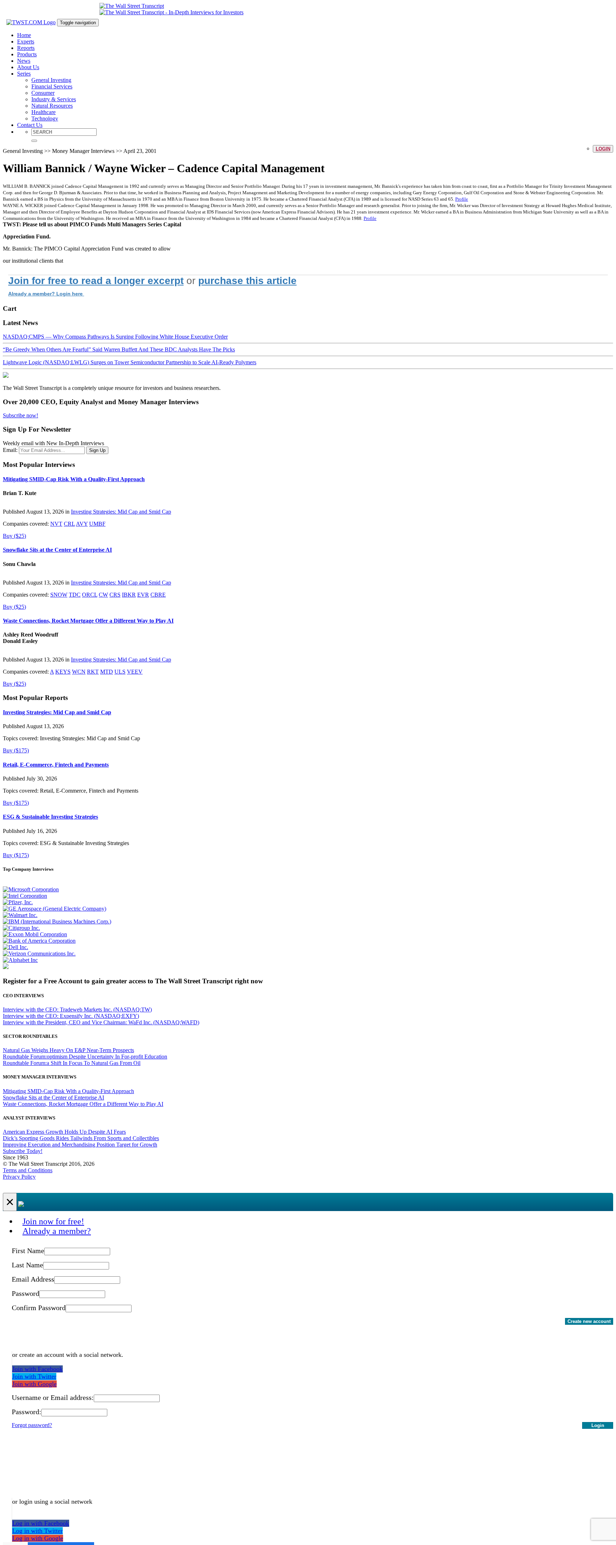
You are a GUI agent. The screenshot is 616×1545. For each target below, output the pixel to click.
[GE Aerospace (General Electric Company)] (54, 909)
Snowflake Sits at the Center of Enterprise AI (57, 550)
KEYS (63, 672)
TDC (75, 595)
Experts (25, 41)
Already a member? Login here (46, 294)
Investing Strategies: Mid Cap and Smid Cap (121, 512)
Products (27, 54)
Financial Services (51, 86)
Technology (44, 118)
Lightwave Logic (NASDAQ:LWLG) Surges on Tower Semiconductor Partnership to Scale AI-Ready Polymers (129, 362)
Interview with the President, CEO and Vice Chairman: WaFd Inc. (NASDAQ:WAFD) (101, 1022)
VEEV (135, 672)
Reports (26, 48)
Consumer (43, 93)
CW (103, 595)
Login (603, 148)
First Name (28, 1251)
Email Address (33, 1279)
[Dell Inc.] (15, 947)
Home (24, 35)
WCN (79, 672)
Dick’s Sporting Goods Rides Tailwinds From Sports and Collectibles (81, 1138)
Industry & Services (53, 99)
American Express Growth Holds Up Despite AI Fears (64, 1132)
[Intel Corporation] (25, 896)
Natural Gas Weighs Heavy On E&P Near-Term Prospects (68, 1050)
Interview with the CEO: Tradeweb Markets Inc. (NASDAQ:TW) (77, 1009)
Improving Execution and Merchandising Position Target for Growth (80, 1145)
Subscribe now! (20, 415)
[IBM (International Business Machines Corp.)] (57, 921)
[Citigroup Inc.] (21, 928)
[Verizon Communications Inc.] (39, 954)
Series (24, 74)
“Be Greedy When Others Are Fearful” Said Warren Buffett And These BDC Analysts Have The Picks (119, 349)
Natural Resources (52, 106)
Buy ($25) (14, 536)
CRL (69, 524)
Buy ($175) (16, 750)
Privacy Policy (19, 1177)
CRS (114, 595)
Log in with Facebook (40, 1523)
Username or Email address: (53, 1397)
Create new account (589, 1321)
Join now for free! (53, 1221)
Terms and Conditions (27, 1170)
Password (25, 1293)
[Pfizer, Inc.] (18, 902)
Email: (10, 450)
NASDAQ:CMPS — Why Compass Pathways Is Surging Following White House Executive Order (115, 337)
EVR (143, 595)
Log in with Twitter (37, 1530)
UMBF (97, 524)
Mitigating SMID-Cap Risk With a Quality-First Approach (74, 479)
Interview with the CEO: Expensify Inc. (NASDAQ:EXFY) (71, 1016)
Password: (26, 1412)
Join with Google (34, 1383)
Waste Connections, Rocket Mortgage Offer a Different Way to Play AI (88, 621)
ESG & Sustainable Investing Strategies (50, 817)
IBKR (129, 595)
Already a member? (56, 1231)
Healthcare (43, 112)
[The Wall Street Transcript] (131, 6)
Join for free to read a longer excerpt (96, 280)
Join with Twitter (34, 1376)
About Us (28, 67)
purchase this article (247, 280)
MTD (106, 672)
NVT (56, 524)
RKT (93, 672)
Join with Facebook (37, 1369)
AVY (82, 524)
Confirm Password (39, 1308)
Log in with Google (37, 1538)
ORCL (89, 595)
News (23, 61)
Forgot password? (32, 1425)
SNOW (58, 595)
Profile (461, 199)
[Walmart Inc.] (20, 915)
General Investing (51, 80)
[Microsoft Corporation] (31, 889)
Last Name (27, 1265)
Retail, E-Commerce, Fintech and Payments (56, 765)
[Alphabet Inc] (20, 960)
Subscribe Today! (22, 1151)
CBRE (158, 595)
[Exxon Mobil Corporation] (35, 934)
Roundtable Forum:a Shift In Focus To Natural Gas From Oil (71, 1063)
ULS (119, 672)
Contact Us (29, 125)
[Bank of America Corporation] (39, 941)
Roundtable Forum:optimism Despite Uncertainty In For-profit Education (85, 1057)
